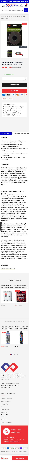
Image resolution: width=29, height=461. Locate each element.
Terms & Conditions (6, 422)
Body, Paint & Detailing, (10, 111)
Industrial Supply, (8, 115)
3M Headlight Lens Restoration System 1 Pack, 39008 (21, 287)
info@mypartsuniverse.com (12, 383)
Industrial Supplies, (15, 113)
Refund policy (4, 412)
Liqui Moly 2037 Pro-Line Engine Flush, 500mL (7, 328)
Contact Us (4, 419)
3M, (10, 107)
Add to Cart (14, 85)
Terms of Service (5, 409)
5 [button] (17, 354)
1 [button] (11, 354)
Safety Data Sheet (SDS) (8, 268)
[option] (14, 35)
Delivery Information (6, 398)
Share (1, 225)
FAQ (2, 407)
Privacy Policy (4, 404)
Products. (17, 115)
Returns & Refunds (6, 401)
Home (2, 16)
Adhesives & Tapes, (18, 107)
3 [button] (14, 354)
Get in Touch (16, 432)
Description (5, 133)
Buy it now (14, 91)
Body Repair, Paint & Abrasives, (12, 109)
